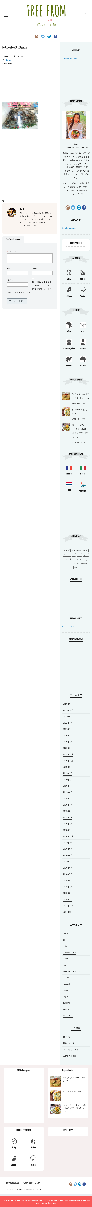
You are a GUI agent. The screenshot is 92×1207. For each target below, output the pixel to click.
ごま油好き (69, 559)
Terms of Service (12, 1183)
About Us (39, 1183)
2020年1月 (67, 748)
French (69, 474)
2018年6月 (67, 868)
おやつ (86, 555)
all (64, 940)
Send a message (69, 228)
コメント (12, 251)
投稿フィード (69, 1043)
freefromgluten (76, 551)
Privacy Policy (27, 1183)
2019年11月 (68, 761)
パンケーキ (75, 563)
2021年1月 (67, 729)
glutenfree (67, 555)
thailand (66, 1003)
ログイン (67, 1037)
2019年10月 (68, 767)
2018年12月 (68, 830)
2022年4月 (67, 723)
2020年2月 (67, 742)
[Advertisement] (30, 82)
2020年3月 (67, 736)
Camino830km (69, 348)
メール (35, 269)
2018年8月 (67, 855)
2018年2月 (67, 893)
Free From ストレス (71, 971)
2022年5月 (67, 717)
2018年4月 (67, 880)
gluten (85, 551)
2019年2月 (67, 817)
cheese (66, 551)
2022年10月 (68, 710)
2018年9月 (67, 849)
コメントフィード (70, 1050)
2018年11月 (68, 836)
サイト (10, 280)
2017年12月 (68, 906)
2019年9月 (67, 773)
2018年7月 (67, 862)
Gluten (82, 279)
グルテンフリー (81, 559)
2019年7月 (67, 786)
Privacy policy (68, 626)
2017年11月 (68, 912)
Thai (69, 490)
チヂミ (67, 563)
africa (69, 331)
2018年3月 (67, 887)
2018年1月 (67, 899)
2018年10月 (68, 843)
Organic (69, 296)
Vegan (82, 296)
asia (82, 331)
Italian (82, 474)
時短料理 (84, 563)
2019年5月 (67, 798)
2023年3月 (67, 704)
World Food (68, 1015)
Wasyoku (82, 491)
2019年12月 (68, 754)
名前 (9, 269)
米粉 (75, 567)
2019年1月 (67, 824)
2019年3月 (67, 811)
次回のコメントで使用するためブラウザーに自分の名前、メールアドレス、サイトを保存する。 (29, 287)
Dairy (69, 279)
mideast (69, 366)
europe (83, 348)
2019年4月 (67, 805)
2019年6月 (67, 792)
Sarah (8, 60)
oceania (83, 366)
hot (74, 555)
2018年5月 (67, 874)
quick (79, 555)
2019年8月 (67, 780)
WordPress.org (69, 1056)
